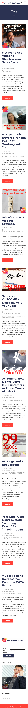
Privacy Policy (21, 706)
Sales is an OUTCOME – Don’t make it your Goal (12, 301)
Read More (7, 98)
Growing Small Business (16, 473)
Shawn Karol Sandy (9, 68)
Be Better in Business (9, 231)
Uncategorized (6, 538)
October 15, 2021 (8, 151)
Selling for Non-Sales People (9, 156)
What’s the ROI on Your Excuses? (13, 220)
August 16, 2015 (8, 468)
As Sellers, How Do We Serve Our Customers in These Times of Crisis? (13, 385)
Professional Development (14, 232)
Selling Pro (9, 71)
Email (4, 648)
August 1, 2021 (8, 227)
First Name (5, 652)
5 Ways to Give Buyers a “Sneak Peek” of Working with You (14, 141)
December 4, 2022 (9, 684)
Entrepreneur (5, 473)
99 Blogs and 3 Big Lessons (12, 463)
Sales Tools (7, 69)
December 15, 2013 (8, 533)
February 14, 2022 (8, 66)
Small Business (18, 400)
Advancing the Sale (9, 313)
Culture (4, 400)
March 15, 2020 (8, 395)
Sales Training (12, 316)
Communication (20, 399)
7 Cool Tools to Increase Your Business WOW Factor (13, 580)
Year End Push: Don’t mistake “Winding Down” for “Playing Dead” (13, 523)
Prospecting (7, 155)
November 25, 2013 (8, 589)
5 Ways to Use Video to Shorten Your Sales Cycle (12, 57)
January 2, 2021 (8, 309)
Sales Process (15, 155)
